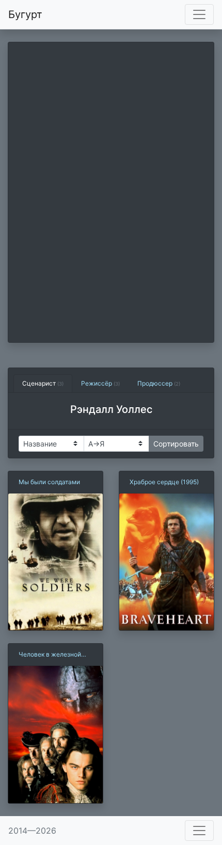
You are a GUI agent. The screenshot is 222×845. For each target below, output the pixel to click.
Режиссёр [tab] (100, 383)
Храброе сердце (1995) (164, 482)
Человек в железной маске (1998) (50, 654)
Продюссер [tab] (158, 383)
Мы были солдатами (49, 482)
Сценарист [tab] (43, 383)
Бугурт (25, 14)
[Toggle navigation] (199, 14)
